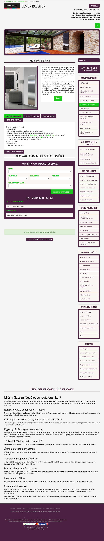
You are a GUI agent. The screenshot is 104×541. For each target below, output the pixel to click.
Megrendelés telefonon (86, 365)
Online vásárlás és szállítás (87, 361)
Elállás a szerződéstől (86, 377)
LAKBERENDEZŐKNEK (87, 357)
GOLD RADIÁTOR (85, 265)
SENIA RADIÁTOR (85, 320)
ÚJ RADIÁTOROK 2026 (86, 200)
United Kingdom (56, 511)
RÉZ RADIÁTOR (84, 281)
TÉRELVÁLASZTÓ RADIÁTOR (88, 234)
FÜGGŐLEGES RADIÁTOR (19, 1)
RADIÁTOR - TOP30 (85, 196)
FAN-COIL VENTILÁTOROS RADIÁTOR (87, 243)
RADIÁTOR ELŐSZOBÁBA (87, 176)
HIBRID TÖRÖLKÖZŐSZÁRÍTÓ (88, 163)
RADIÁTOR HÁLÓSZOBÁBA (88, 188)
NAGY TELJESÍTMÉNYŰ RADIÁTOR (87, 117)
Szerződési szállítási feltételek (59, 517)
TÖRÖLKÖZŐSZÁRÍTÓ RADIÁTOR (86, 92)
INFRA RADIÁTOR (85, 231)
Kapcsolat (7, 517)
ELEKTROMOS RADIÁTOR (87, 149)
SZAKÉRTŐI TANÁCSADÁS (88, 353)
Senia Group (47, 517)
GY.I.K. (82, 332)
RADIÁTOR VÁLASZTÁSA (87, 328)
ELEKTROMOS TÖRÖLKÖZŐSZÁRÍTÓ (86, 154)
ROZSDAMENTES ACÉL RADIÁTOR (87, 286)
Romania (41, 511)
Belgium (17, 511)
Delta (41, 137)
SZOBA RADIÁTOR (85, 87)
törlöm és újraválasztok (62, 191)
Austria (13, 511)
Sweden (50, 511)
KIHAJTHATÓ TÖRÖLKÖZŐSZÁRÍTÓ (86, 218)
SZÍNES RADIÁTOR (85, 291)
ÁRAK (58, 98)
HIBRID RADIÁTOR (85, 159)
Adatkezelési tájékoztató (87, 373)
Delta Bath (33, 135)
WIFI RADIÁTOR (84, 238)
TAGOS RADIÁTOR (85, 112)
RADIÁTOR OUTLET (86, 312)
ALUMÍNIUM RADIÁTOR (87, 261)
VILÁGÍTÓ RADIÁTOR (86, 226)
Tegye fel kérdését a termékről (14, 152)
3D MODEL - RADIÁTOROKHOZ (89, 324)
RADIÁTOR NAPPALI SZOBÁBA (89, 180)
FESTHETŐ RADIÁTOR (86, 222)
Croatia (21, 511)
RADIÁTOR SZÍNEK (85, 316)
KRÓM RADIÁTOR (85, 269)
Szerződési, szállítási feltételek (88, 369)
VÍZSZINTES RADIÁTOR (87, 101)
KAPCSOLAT (94, 6)
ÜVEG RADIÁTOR (85, 299)
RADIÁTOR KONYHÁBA (86, 192)
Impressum (26, 517)
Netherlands (36, 511)
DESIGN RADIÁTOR (85, 96)
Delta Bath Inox (49, 135)
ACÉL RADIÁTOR (85, 257)
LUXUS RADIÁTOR (85, 128)
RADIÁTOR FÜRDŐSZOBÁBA (88, 184)
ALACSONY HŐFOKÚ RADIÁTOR (86, 123)
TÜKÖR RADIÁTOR (85, 295)
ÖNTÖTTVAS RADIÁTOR (87, 277)
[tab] (13, 116)
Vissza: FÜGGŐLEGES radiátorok (39, 239)
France (25, 511)
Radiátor (8, 1)
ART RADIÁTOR (84, 213)
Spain (45, 511)
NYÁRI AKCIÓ (84, 83)
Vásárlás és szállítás (16, 517)
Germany (30, 511)
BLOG (82, 336)
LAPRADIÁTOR (84, 108)
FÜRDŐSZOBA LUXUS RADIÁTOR (86, 133)
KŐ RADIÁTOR (84, 273)
